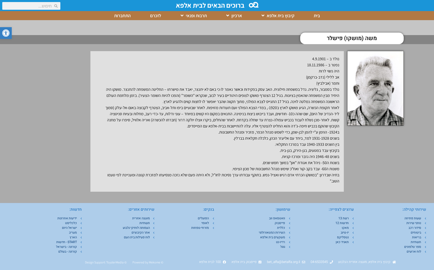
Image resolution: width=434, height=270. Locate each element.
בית (317, 16)
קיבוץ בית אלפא (280, 16)
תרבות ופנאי (196, 16)
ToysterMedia (115, 262)
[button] (6, 33)
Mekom (154, 262)
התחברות (122, 16)
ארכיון (236, 16)
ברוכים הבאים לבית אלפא (210, 5)
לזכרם (155, 16)
